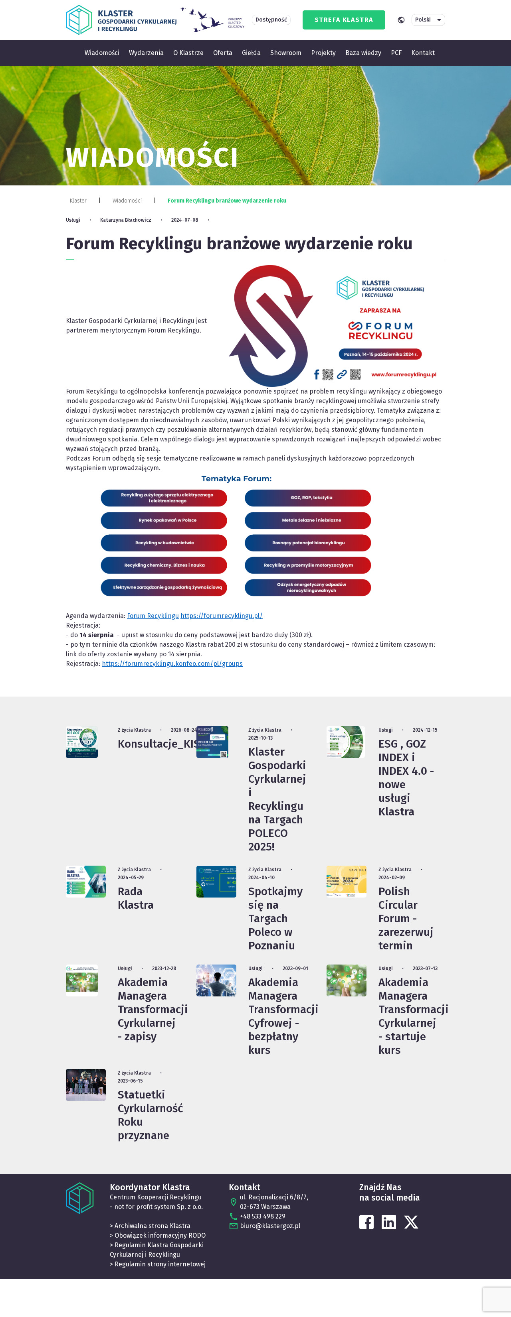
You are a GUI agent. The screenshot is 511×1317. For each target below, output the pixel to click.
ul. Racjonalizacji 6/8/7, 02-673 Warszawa (274, 1202)
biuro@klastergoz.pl (270, 1226)
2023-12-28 (164, 968)
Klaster (78, 200)
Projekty (323, 53)
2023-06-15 (130, 1081)
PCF (396, 53)
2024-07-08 (184, 220)
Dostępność (271, 19)
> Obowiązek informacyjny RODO (158, 1235)
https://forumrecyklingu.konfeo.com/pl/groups (172, 663)
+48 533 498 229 (262, 1216)
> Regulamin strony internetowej (158, 1264)
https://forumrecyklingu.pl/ (221, 616)
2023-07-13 (425, 968)
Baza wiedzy (363, 53)
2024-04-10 (261, 877)
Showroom (285, 53)
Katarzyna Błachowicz (125, 220)
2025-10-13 (260, 738)
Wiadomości (102, 53)
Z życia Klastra (134, 730)
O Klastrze (188, 53)
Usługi (73, 220)
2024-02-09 (391, 877)
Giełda (251, 53)
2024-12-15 (425, 730)
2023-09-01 (295, 968)
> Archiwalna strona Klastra (150, 1226)
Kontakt (423, 53)
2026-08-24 (184, 730)
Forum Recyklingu (153, 616)
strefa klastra (344, 20)
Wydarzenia (146, 53)
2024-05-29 (131, 877)
